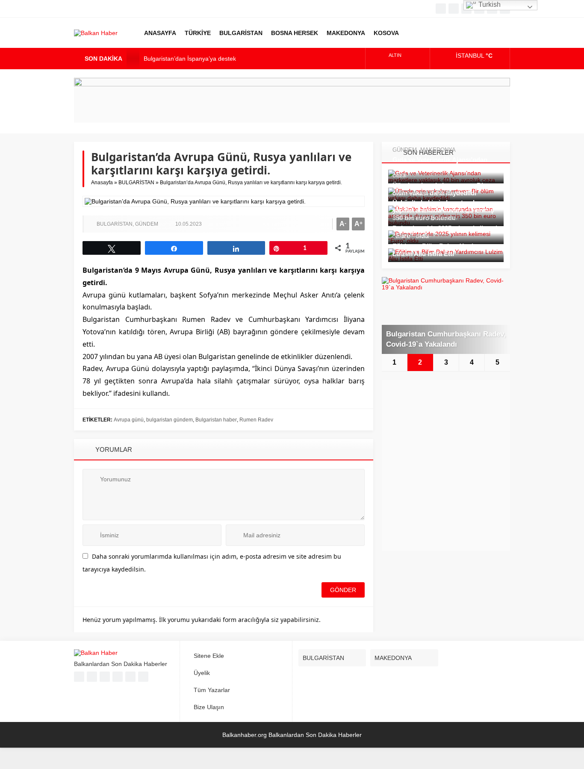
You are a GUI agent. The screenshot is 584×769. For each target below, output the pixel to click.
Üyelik (202, 672)
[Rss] (143, 677)
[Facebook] (441, 8)
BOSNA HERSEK (294, 32)
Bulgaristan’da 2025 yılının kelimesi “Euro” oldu (444, 231)
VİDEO (435, 33)
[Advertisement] (446, 465)
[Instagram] (130, 677)
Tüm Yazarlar (212, 690)
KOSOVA (386, 32)
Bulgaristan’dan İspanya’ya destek (190, 58)
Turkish (489, 4)
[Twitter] (453, 8)
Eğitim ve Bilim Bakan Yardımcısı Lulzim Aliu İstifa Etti (441, 249)
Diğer (414, 33)
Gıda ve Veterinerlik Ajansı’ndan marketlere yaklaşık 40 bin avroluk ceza (442, 167)
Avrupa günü (129, 420)
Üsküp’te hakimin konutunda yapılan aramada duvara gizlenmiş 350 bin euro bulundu (443, 210)
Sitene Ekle (209, 655)
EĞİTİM (402, 236)
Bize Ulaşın (209, 707)
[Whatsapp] (117, 677)
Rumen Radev (256, 420)
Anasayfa (102, 183)
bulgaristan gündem (169, 420)
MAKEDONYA (346, 32)
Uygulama (456, 33)
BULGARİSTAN (241, 32)
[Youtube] (105, 677)
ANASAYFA (160, 32)
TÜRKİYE (198, 32)
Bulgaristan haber (216, 420)
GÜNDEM (146, 224)
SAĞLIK (441, 175)
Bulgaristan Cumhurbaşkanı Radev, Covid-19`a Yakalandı (446, 339)
